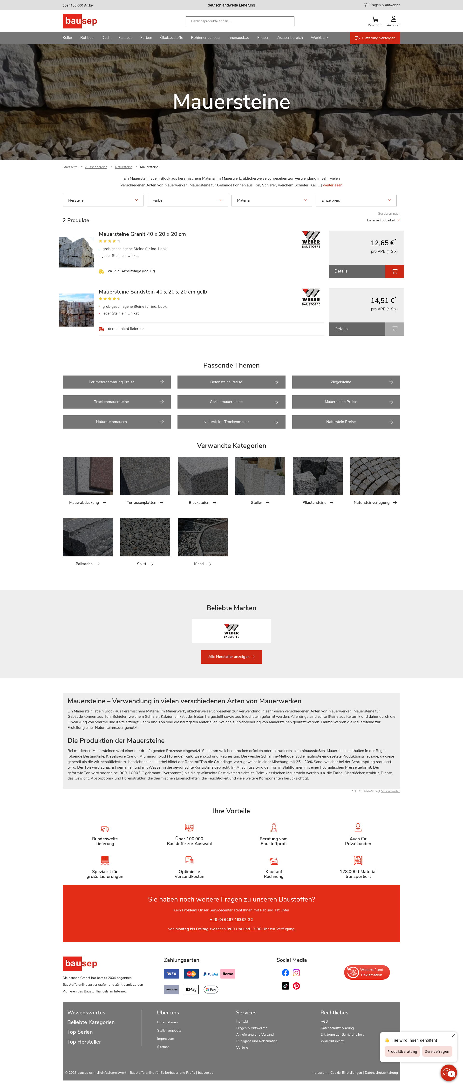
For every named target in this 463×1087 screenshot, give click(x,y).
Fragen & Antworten (385, 4)
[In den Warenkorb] (394, 271)
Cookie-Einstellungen (346, 1072)
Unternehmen (167, 1022)
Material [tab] (244, 200)
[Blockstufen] (181, 483)
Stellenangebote (169, 1030)
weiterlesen (332, 185)
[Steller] (239, 483)
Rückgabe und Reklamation (257, 1041)
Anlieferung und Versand (255, 1034)
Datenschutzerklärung (337, 1028)
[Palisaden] (66, 545)
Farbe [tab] (157, 200)
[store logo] (87, 21)
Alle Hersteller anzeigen (229, 656)
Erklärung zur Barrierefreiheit (342, 1034)
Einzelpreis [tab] (330, 200)
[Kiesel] (181, 545)
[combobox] (240, 21)
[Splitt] (124, 545)
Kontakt (242, 1021)
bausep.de (205, 1072)
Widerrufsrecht (333, 1041)
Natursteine (123, 167)
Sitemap (163, 1047)
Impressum (165, 1038)
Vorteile (242, 1047)
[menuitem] (67, 38)
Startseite (70, 167)
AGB (324, 1021)
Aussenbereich (96, 167)
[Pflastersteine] (296, 483)
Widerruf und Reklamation (371, 972)
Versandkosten (390, 791)
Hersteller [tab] (76, 200)
